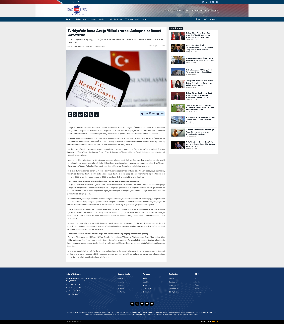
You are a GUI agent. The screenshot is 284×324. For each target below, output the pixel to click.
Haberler (214, 19)
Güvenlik (120, 285)
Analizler (146, 282)
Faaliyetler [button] (118, 19)
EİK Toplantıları (174, 292)
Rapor (145, 278)
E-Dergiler (146, 292)
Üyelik (197, 285)
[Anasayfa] (77, 10)
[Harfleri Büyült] (91, 114)
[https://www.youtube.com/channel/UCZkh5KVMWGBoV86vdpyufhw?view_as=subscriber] (213, 2)
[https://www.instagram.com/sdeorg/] (209, 2)
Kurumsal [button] (70, 19)
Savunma (120, 282)
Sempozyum (173, 282)
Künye (197, 288)
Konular (93, 19)
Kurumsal (198, 292)
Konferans (172, 285)
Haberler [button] (101, 19)
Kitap (145, 285)
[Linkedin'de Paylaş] (70, 114)
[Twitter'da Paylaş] (75, 114)
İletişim (73, 2)
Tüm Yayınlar (147, 288)
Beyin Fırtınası (173, 288)
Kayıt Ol (80, 2)
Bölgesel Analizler (83, 19)
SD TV (205, 19)
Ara (198, 19)
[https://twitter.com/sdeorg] (206, 2)
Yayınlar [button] (144, 19)
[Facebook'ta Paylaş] (86, 114)
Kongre (171, 278)
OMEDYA (215, 321)
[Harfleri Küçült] (96, 114)
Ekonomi (120, 278)
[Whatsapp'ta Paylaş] (80, 114)
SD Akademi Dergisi (132, 19)
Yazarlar (110, 19)
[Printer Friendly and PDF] (152, 113)
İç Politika (120, 288)
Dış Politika (121, 292)
